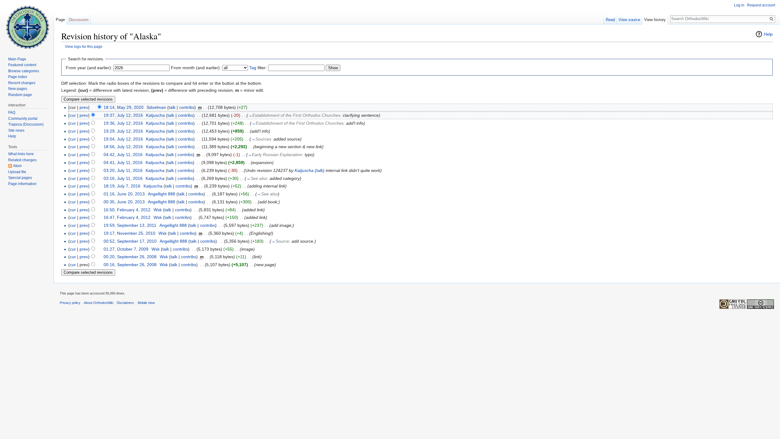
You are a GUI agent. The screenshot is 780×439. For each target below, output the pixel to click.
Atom (17, 166)
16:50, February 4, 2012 (127, 209)
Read (610, 19)
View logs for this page (83, 46)
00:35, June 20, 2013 (124, 201)
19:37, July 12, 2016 (123, 115)
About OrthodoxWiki (98, 303)
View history (655, 19)
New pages (17, 89)
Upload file (17, 172)
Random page (20, 95)
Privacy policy (70, 303)
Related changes (22, 160)
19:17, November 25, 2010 (129, 233)
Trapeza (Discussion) (26, 124)
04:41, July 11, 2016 (123, 162)
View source (629, 19)
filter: (258, 67)
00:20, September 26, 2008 (130, 256)
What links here (21, 154)
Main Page (17, 59)
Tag (252, 67)
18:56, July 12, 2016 (123, 146)
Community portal (22, 118)
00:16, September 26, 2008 (130, 264)
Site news (16, 130)
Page (60, 19)
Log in (739, 5)
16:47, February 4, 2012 (127, 217)
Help (768, 34)
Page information (22, 184)
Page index (17, 77)
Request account (761, 5)
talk (172, 107)
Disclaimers (125, 303)
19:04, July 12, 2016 (123, 139)
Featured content (22, 65)
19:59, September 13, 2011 (130, 225)
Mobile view (146, 303)
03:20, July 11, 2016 (123, 170)
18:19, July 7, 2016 (122, 186)
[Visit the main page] (26, 24)
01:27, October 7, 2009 (126, 249)
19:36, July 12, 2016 (123, 123)
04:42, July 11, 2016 (123, 154)
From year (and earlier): (89, 67)
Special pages (20, 178)
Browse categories (23, 71)
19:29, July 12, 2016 (123, 131)
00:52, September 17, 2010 (130, 241)
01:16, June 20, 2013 (124, 193)
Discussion (78, 19)
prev (84, 107)
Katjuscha (304, 170)
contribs (186, 107)
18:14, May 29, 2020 (124, 107)
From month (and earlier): (196, 67)
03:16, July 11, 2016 (123, 178)
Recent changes (21, 83)
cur (73, 115)
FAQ (11, 112)
